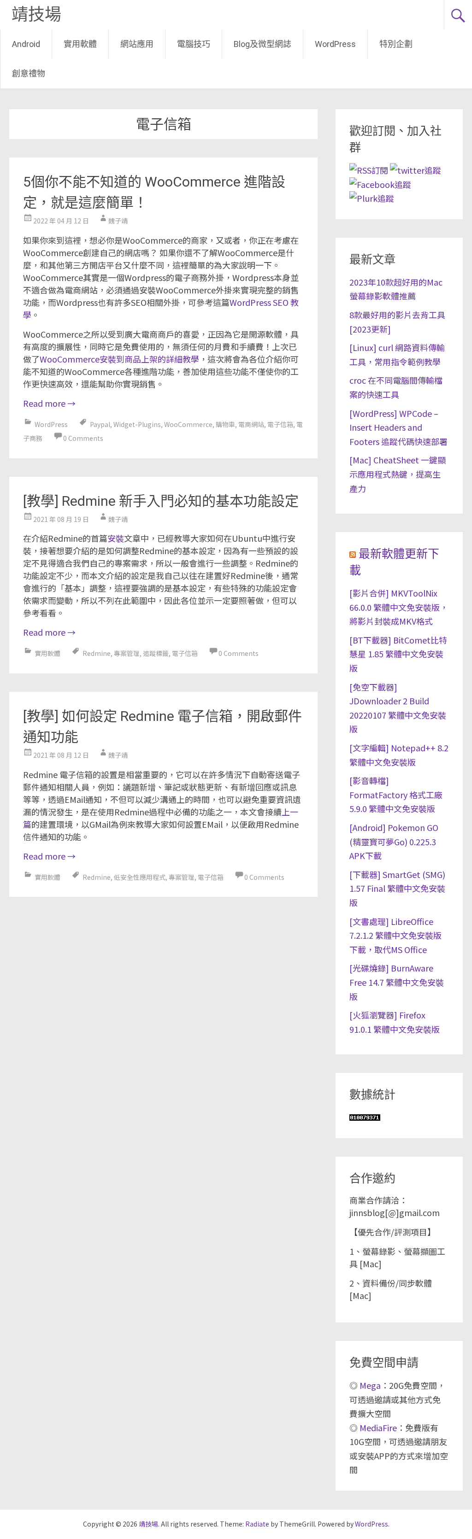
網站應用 (136, 44)
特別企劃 (396, 44)
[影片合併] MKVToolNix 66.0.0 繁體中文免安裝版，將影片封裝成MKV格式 (398, 607)
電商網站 (251, 424)
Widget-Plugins (137, 424)
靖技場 (36, 14)
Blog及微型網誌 (262, 44)
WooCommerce (188, 424)
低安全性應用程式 (139, 877)
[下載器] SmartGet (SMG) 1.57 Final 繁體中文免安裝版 (397, 888)
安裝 (115, 538)
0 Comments (83, 438)
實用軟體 (80, 44)
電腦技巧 (193, 44)
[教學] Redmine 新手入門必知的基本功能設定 (161, 501)
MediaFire (378, 1428)
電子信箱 (280, 424)
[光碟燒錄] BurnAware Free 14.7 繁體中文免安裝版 (396, 982)
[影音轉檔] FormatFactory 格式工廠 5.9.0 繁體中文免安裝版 (395, 794)
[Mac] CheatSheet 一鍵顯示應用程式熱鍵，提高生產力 (397, 474)
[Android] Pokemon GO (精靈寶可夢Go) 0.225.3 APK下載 (393, 841)
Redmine (97, 653)
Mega (370, 1385)
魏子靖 (118, 220)
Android (26, 44)
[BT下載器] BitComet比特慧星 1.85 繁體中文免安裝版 (398, 654)
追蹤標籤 (156, 653)
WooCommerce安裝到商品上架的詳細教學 (119, 359)
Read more (49, 403)
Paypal (100, 424)
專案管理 (127, 653)
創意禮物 (28, 73)
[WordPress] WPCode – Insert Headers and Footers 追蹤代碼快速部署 (398, 427)
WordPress (335, 44)
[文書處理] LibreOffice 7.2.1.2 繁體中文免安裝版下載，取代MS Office (395, 935)
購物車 (225, 424)
